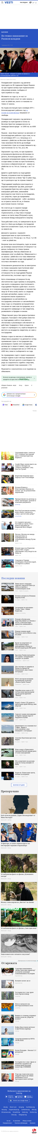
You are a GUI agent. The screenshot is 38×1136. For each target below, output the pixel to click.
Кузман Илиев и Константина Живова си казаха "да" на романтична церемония (25, 489)
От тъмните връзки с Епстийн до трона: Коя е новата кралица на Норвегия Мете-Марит (24, 524)
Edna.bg (13, 1115)
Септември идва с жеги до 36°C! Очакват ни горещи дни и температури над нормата (25, 455)
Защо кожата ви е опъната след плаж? (15, 954)
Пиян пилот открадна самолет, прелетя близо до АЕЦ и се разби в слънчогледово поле (25, 586)
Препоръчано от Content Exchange (27, 960)
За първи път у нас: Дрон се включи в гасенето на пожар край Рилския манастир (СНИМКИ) (25, 1064)
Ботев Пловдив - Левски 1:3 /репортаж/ (25, 1051)
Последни (24, 2)
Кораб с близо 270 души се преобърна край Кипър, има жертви (26, 704)
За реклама (16, 1121)
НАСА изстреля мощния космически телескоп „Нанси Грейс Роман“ (24, 680)
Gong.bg (21, 1107)
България (4, 32)
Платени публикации (21, 1123)
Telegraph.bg (23, 1115)
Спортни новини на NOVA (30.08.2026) (25, 1039)
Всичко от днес (19, 785)
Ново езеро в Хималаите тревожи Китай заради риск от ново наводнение (25, 751)
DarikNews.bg (30, 1107)
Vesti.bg (9, 2)
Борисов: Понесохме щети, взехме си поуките (25, 773)
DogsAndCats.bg (14, 1109)
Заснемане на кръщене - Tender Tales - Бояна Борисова (24, 609)
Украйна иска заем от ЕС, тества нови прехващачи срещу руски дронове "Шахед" (24, 692)
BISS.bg (34, 1109)
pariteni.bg (17, 504)
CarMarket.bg (25, 1109)
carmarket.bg (18, 516)
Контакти (32, 1123)
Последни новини (13, 578)
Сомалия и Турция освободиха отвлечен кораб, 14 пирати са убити (25, 562)
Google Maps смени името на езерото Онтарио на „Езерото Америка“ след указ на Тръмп (26, 466)
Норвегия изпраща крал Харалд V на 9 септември (24, 476)
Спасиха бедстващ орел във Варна (25, 739)
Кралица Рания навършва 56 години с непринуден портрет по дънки (25, 656)
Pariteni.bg (33, 1112)
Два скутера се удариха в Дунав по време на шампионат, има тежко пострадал (24, 669)
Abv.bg (5, 1107)
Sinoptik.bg (16, 1112)
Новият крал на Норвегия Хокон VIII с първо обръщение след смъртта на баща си (25, 550)
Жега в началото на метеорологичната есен (24, 1005)
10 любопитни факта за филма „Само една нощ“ (19, 928)
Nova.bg (4, 1109)
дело (27, 385)
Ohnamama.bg (6, 1112)
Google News (28, 405)
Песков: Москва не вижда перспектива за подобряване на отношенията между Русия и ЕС (25, 537)
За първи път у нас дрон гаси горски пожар (24, 993)
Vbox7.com (13, 1107)
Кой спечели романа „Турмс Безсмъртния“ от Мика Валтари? (18, 816)
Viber (6, 405)
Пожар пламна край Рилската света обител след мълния (25, 633)
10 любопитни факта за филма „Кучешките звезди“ (17, 875)
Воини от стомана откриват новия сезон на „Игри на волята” (25, 1017)
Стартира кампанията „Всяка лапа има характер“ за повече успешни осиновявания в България (25, 971)
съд (21, 385)
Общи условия (27, 1121)
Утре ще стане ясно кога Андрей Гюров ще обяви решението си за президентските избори (24, 1076)
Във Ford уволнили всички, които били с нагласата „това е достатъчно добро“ (25, 512)
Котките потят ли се (22, 981)
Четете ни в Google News (20, 1100)
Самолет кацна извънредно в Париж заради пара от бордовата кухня (25, 715)
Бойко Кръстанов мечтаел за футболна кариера (25, 1028)
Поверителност (7, 1123)
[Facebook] (19, 1125)
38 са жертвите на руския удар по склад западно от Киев (24, 762)
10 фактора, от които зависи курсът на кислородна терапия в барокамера (15, 844)
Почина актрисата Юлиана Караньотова (25, 597)
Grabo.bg (25, 1112)
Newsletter (16, 405)
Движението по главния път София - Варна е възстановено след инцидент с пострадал (26, 728)
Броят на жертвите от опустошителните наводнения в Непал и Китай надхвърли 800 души (25, 645)
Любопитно (18, 660)
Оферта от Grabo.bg (20, 613)
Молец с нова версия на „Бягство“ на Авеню (17, 902)
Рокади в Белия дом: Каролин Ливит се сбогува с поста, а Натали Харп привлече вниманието (25, 621)
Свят (16, 591)
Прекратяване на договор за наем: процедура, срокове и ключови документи (25, 500)
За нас (9, 1121)
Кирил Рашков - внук (9, 385)
